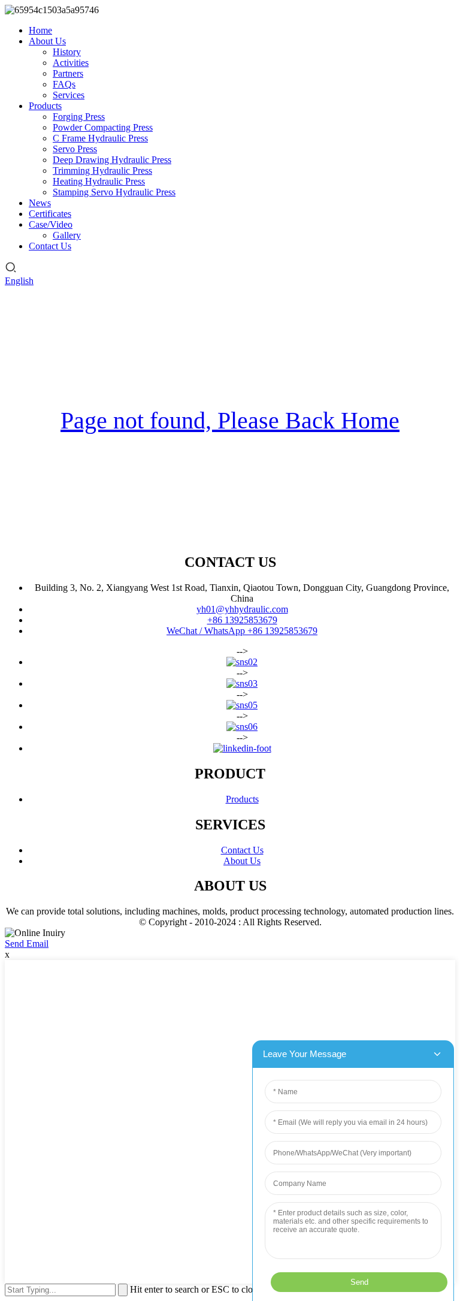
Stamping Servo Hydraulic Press (114, 192)
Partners (68, 73)
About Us (47, 41)
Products (45, 106)
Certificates (50, 214)
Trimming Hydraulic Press (102, 170)
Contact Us (50, 246)
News (40, 203)
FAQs (64, 84)
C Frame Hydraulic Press (100, 138)
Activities (71, 63)
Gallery (67, 235)
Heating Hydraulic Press (99, 181)
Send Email (27, 943)
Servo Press (75, 149)
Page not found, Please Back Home (230, 420)
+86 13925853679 (242, 620)
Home (40, 30)
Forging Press (79, 116)
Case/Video (50, 224)
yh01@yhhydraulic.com (242, 609)
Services (68, 95)
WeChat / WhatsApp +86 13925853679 (242, 631)
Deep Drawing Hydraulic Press (112, 160)
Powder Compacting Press (103, 127)
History (67, 52)
